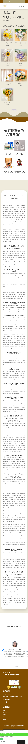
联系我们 (4, 719)
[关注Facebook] (4, 702)
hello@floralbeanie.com (8, 694)
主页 (4, 710)
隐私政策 (4, 716)
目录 (22, 6)
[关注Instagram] (7, 702)
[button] (26, 650)
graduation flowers (11, 435)
